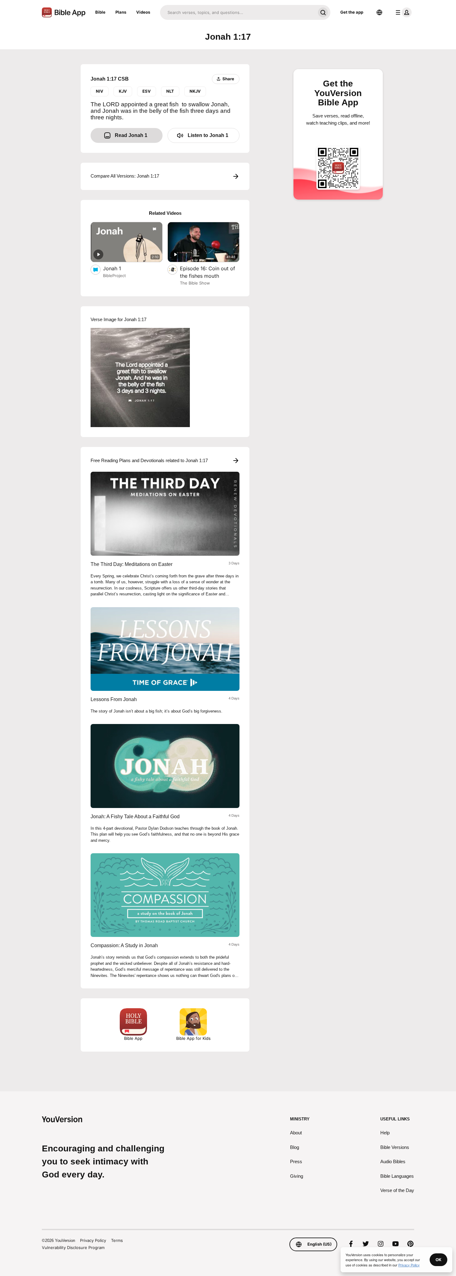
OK (438, 1259)
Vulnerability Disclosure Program (73, 1247)
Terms (117, 1240)
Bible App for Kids (193, 1038)
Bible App (133, 1038)
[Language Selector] (379, 12)
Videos (143, 12)
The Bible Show (195, 282)
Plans (120, 12)
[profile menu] (402, 12)
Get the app (351, 12)
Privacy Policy (93, 1240)
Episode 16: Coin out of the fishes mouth (207, 272)
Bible (100, 12)
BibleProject (114, 275)
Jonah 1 (118, 268)
